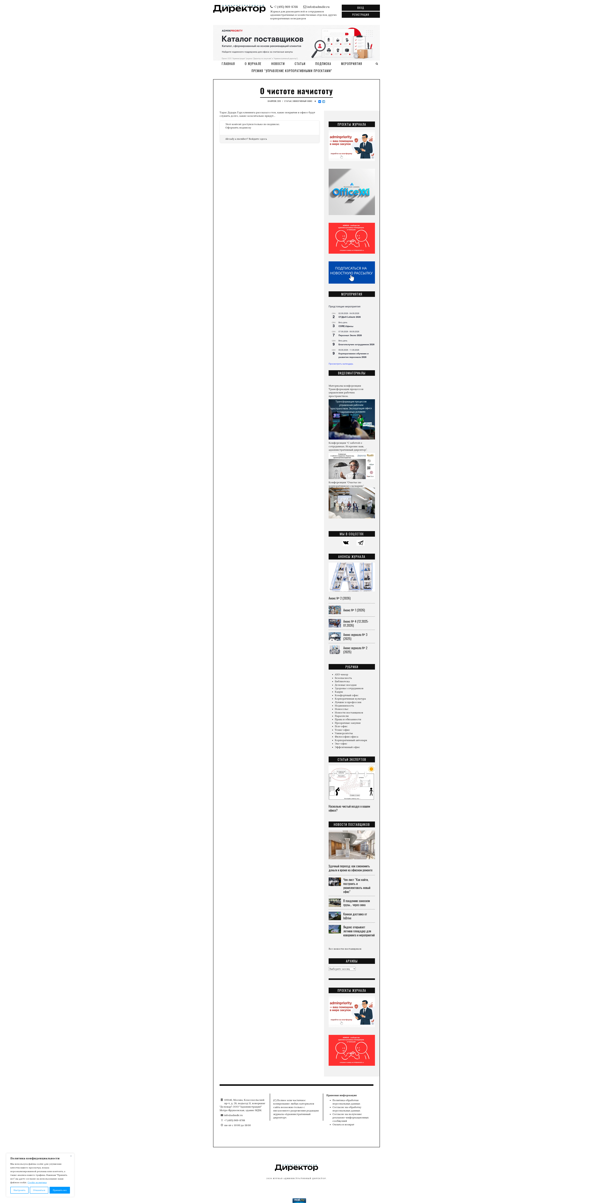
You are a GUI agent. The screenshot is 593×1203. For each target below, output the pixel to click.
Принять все (60, 1190)
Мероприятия (351, 63)
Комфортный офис (347, 695)
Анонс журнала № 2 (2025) (355, 650)
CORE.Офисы (346, 326)
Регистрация (360, 15)
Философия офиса (346, 736)
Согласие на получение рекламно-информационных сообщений (350, 1118)
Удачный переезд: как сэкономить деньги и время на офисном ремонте (350, 868)
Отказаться (39, 1190)
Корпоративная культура (350, 698)
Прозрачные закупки (348, 722)
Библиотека (342, 681)
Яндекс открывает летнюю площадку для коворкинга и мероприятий (359, 931)
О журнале (253, 63)
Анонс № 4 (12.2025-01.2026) (356, 623)
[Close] (71, 1156)
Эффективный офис (302, 101)
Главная (228, 63)
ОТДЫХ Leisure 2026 (350, 316)
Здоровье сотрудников (349, 688)
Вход (360, 8)
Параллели (342, 715)
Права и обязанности (348, 719)
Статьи (300, 63)
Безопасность (343, 677)
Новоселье (341, 708)
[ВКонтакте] (319, 101)
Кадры (339, 691)
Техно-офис (342, 729)
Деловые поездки (346, 684)
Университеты (344, 733)
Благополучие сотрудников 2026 (356, 344)
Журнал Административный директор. (300, 1178)
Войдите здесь (258, 138)
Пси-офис (341, 726)
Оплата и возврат (343, 1124)
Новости (278, 63)
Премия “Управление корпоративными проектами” (292, 70)
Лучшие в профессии (348, 702)
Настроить (19, 1190)
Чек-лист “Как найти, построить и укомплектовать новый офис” (356, 886)
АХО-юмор (341, 674)
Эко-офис (341, 743)
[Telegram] (323, 101)
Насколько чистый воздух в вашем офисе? (349, 808)
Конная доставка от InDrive (355, 916)
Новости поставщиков (349, 712)
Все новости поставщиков (345, 948)
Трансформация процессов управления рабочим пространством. (346, 393)
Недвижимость (344, 705)
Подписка (323, 63)
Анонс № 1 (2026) (354, 610)
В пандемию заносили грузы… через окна (356, 903)
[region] (40, 1175)
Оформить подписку (238, 127)
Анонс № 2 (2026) (340, 598)
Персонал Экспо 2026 (350, 335)
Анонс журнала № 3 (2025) (355, 637)
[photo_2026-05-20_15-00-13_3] (296, 42)
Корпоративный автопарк (351, 740)
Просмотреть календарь (341, 363)
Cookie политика (37, 1182)
